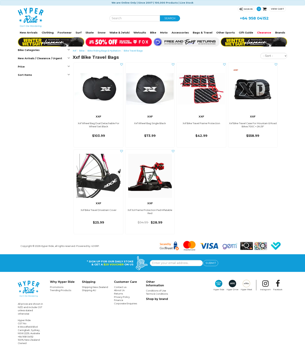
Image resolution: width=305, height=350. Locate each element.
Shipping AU (89, 290)
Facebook (277, 289)
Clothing (48, 32)
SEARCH (170, 18)
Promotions (56, 287)
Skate (89, 32)
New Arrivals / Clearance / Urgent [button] (40, 58)
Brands (280, 32)
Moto (164, 32)
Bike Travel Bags (133, 50)
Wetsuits (139, 32)
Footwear (65, 32)
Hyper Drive (232, 289)
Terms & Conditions (157, 293)
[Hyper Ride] (61, 17)
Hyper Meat (246, 289)
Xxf (74, 50)
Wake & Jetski (119, 32)
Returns (118, 293)
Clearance (264, 32)
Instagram (265, 289)
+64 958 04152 (254, 18)
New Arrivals (29, 32)
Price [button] (21, 66)
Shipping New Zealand (95, 287)
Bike (153, 32)
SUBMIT (211, 263)
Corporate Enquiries (125, 303)
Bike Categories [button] (29, 50)
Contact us (120, 287)
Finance (118, 300)
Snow (102, 32)
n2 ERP (95, 246)
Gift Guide (246, 32)
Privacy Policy (122, 297)
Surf (79, 32)
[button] (246, 9)
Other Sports (225, 32)
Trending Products (60, 290)
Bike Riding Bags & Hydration (104, 50)
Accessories (180, 32)
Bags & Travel (202, 32)
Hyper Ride (218, 289)
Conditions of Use (156, 290)
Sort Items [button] (25, 75)
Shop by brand (157, 299)
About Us (119, 290)
